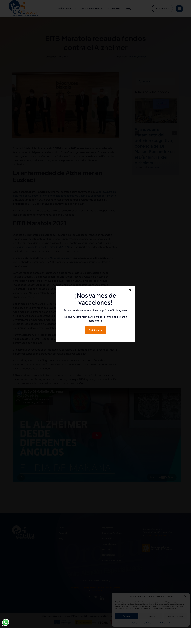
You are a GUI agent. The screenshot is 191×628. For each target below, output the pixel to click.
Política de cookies (138, 623)
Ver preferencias (175, 616)
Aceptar (126, 616)
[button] (185, 596)
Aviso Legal (166, 623)
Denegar (151, 616)
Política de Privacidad (153, 623)
